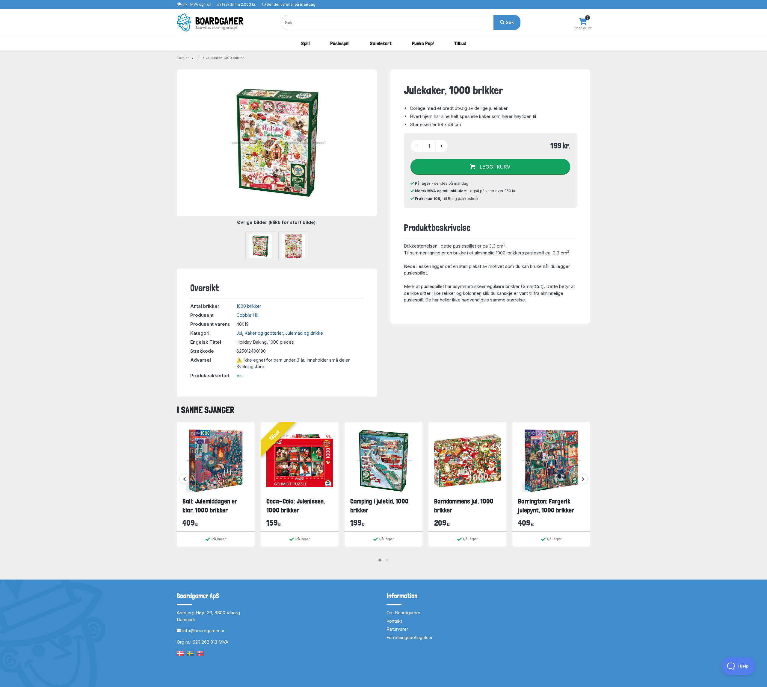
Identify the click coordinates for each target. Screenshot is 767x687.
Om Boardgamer (403, 612)
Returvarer (397, 629)
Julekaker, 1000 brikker (225, 58)
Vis (239, 375)
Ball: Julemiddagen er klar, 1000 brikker (209, 505)
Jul (197, 58)
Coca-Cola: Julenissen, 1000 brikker (295, 505)
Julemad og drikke (304, 333)
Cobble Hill (247, 315)
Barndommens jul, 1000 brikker (463, 505)
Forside (183, 58)
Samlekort (381, 43)
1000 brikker (248, 306)
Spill (305, 43)
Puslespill (340, 43)
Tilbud (460, 43)
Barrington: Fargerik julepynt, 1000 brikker (546, 505)
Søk (509, 22)
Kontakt (394, 621)
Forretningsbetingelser (409, 637)
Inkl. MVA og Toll (196, 4)
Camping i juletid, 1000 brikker (379, 505)
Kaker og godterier (263, 333)
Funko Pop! (423, 43)
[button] (380, 560)
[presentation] (184, 478)
